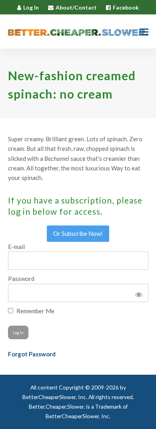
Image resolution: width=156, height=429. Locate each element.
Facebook (126, 7)
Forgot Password (32, 354)
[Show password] (137, 293)
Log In (31, 7)
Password (21, 278)
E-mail (16, 246)
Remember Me (34, 310)
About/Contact (76, 7)
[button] (144, 31)
